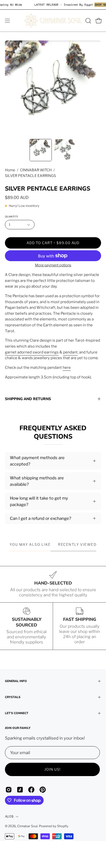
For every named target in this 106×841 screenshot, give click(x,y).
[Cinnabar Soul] (53, 20)
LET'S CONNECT (16, 713)
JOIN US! (52, 769)
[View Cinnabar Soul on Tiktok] (20, 789)
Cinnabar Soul (27, 826)
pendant (70, 352)
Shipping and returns (28, 398)
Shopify (62, 826)
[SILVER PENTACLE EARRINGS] (41, 150)
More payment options (53, 265)
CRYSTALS (12, 697)
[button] (87, 20)
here (67, 367)
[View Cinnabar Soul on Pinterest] (42, 789)
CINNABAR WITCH (36, 170)
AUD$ (9, 816)
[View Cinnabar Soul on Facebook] (31, 789)
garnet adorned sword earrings (32, 352)
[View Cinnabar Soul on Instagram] (8, 789)
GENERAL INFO (16, 681)
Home (10, 170)
